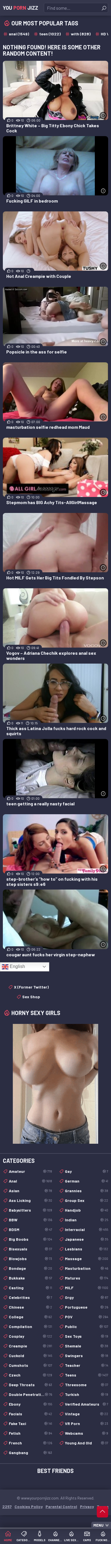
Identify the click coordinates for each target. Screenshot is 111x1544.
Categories (24, 1540)
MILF (86, 1287)
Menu (98, 1525)
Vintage (86, 1413)
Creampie (30, 1345)
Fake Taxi (30, 1423)
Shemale (86, 1345)
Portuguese (86, 1307)
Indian (86, 1219)
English (17, 966)
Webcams (86, 1433)
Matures (86, 1278)
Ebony (30, 1404)
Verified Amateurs (86, 1404)
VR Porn (86, 1423)
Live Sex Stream (71, 1540)
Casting (30, 1287)
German (86, 1181)
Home (8, 1540)
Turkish (86, 1394)
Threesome (86, 1384)
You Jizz (20, 8)
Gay (86, 1171)
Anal (30, 1181)
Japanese (86, 1239)
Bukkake (30, 1278)
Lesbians (86, 1248)
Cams (87, 1540)
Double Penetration (30, 1394)
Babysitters (30, 1210)
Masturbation (86, 1268)
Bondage (30, 1268)
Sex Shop (31, 996)
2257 (7, 1506)
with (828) (81, 33)
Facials (30, 1413)
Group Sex (86, 1200)
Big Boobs (30, 1239)
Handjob (86, 1210)
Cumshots (30, 1365)
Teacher (86, 1365)
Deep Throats (30, 1384)
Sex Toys (86, 1336)
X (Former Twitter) (31, 987)
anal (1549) (19, 33)
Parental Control (61, 1506)
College (30, 1316)
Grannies (86, 1190)
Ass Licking (30, 1200)
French (30, 1442)
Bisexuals (30, 1248)
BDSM (30, 1229)
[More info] (103, 115)
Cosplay (30, 1336)
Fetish (30, 1433)
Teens (86, 1375)
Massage (86, 1258)
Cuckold (30, 1355)
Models (40, 1540)
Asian (30, 1190)
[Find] (104, 8)
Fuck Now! (103, 1540)
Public (86, 1326)
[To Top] (102, 1511)
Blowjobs (30, 1258)
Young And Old (86, 1442)
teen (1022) (50, 33)
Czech (30, 1375)
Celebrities (30, 1297)
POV (86, 1316)
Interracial (86, 1229)
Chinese (30, 1307)
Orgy (86, 1297)
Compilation (30, 1326)
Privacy (87, 1506)
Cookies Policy (29, 1506)
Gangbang (30, 1452)
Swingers (86, 1355)
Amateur (30, 1171)
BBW (30, 1219)
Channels (55, 1540)
